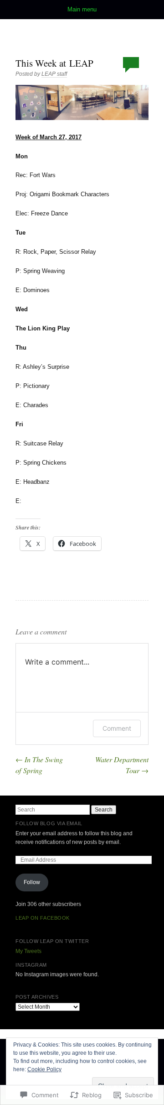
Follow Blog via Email (48, 823)
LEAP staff (54, 74)
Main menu (82, 9)
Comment (116, 728)
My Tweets (28, 951)
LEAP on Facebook (42, 918)
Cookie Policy (44, 1069)
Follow (32, 882)
